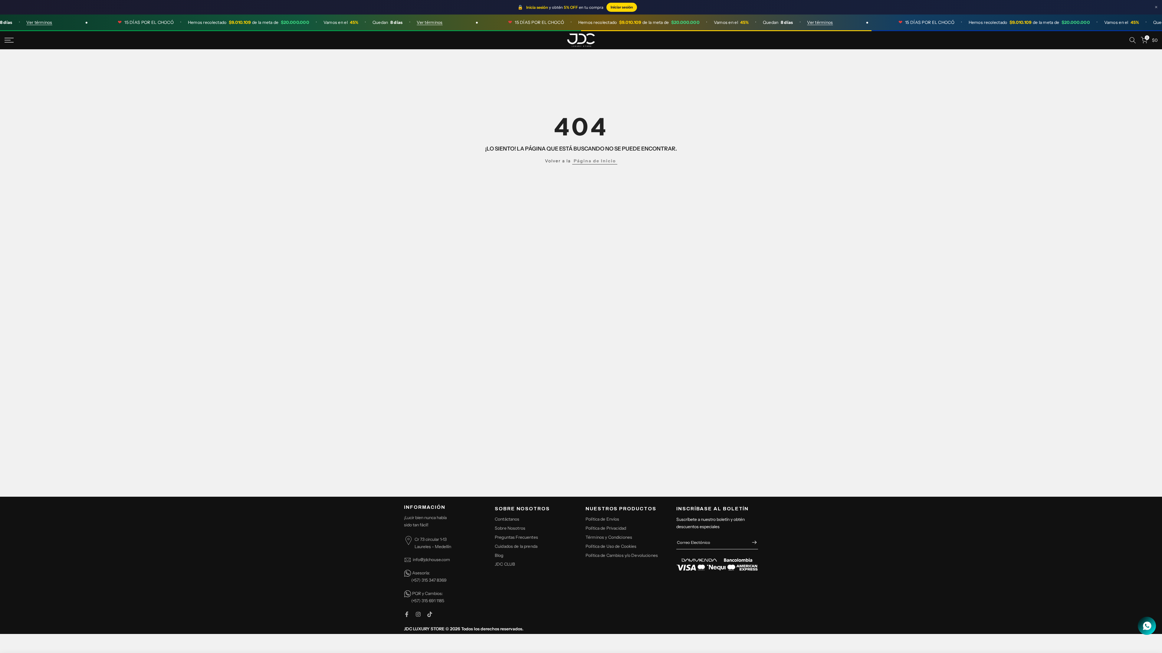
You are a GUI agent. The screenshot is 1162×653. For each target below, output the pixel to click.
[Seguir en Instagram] (418, 614)
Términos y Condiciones (609, 537)
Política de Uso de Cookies (611, 546)
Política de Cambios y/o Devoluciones (622, 555)
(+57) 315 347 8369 (429, 580)
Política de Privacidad (606, 528)
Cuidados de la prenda (516, 546)
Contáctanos (507, 519)
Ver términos (22, 22)
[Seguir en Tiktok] (429, 614)
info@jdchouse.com (431, 559)
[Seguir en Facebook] (406, 614)
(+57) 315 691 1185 (427, 600)
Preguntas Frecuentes (516, 537)
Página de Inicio (595, 161)
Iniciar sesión (622, 7)
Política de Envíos (602, 519)
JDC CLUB (505, 564)
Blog (499, 555)
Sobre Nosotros (510, 528)
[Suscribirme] (751, 542)
